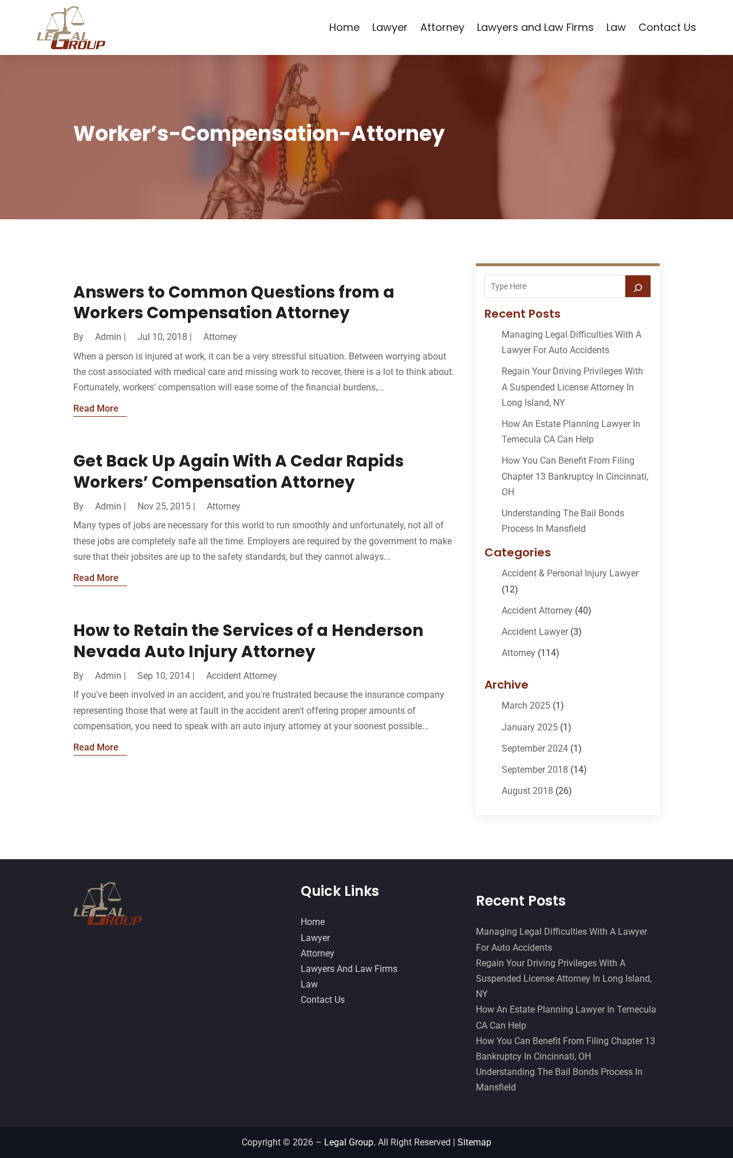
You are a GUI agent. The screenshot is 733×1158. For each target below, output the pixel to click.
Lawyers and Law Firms (535, 27)
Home (344, 27)
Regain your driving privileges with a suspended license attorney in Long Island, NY (572, 387)
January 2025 (530, 727)
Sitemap (474, 1142)
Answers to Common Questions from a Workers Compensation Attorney (234, 302)
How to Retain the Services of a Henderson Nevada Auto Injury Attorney (248, 640)
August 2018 (527, 790)
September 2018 (535, 769)
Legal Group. (350, 1142)
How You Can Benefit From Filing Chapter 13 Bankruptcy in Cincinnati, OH (575, 476)
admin (108, 336)
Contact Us (667, 27)
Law (616, 27)
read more (96, 408)
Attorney (442, 27)
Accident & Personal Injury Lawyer (570, 573)
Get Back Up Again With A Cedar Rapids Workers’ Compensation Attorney (238, 471)
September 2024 (535, 748)
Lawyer (390, 27)
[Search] (638, 286)
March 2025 (526, 705)
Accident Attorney (241, 675)
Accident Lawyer (535, 631)
